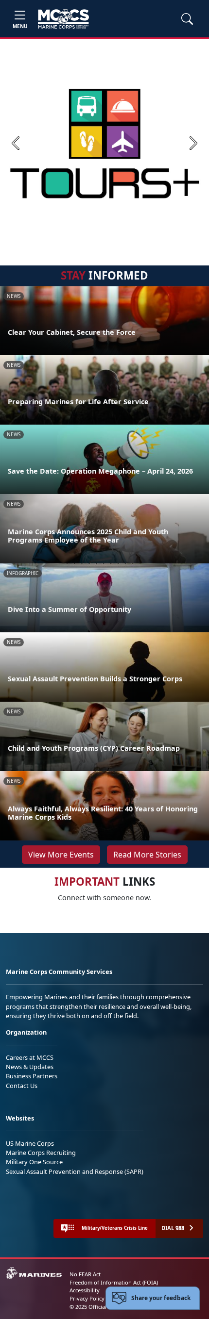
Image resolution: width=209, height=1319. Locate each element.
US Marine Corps (30, 1143)
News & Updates (29, 1066)
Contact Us (21, 1085)
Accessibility (85, 1290)
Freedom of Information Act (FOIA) (114, 1282)
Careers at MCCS (29, 1057)
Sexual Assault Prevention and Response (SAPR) (74, 1171)
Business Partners (31, 1076)
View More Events (61, 854)
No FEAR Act (85, 1274)
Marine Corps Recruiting (41, 1152)
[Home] (63, 19)
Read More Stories (147, 854)
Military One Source (34, 1161)
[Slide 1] (104, 235)
